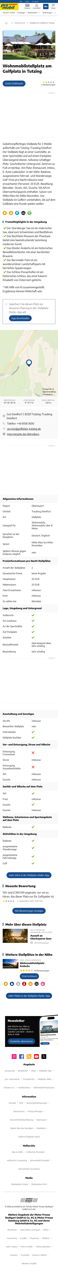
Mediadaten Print (39, 1184)
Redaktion (41, 1128)
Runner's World (39, 1255)
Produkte (35, 1)
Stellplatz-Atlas (44, 1079)
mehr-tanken (12, 1246)
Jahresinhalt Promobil (39, 1160)
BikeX (46, 1229)
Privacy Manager (35, 1111)
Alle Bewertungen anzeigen (29, 910)
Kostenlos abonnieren (21, 1041)
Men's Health (27, 1246)
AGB (21, 1103)
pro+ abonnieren (12, 1079)
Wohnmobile (32, 12)
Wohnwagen (47, 12)
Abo (20, 1)
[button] (29, 45)
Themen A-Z (9, 1087)
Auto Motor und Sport (30, 1229)
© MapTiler (47, 389)
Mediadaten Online (19, 1184)
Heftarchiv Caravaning (17, 1160)
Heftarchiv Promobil (35, 1152)
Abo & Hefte (17, 1152)
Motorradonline (43, 1246)
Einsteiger (21, 12)
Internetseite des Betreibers (23, 434)
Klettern (45, 1238)
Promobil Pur (29, 1079)
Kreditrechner (24, 1087)
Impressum (41, 1119)
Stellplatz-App (45, 1070)
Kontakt (12, 1103)
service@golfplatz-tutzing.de (24, 428)
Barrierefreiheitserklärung (21, 1119)
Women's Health (29, 1263)
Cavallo (23, 1238)
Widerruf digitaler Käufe (29, 1136)
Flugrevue (34, 1238)
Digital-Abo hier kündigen (21, 1128)
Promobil (25, 1255)
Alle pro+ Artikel (9, 12)
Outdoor (14, 1255)
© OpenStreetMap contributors (49, 392)
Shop (33, 1070)
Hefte (27, 1)
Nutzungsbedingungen (36, 1103)
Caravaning (10, 1070)
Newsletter (23, 1070)
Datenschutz (19, 1111)
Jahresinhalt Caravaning (29, 1169)
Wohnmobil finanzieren (44, 1087)
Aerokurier (12, 1229)
